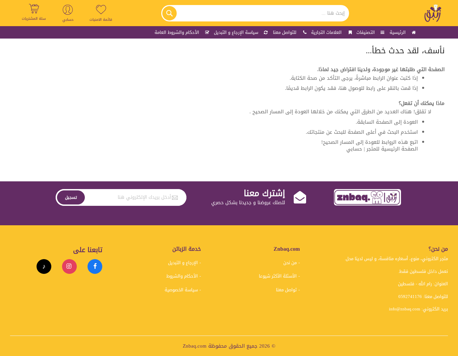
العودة (410, 122)
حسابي (354, 149)
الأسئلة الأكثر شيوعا (278, 276)
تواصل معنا (286, 290)
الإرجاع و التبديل (183, 262)
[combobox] (255, 13)
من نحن (290, 262)
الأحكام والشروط (182, 276)
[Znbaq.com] (433, 13)
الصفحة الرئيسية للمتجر (392, 149)
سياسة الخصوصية (181, 290)
